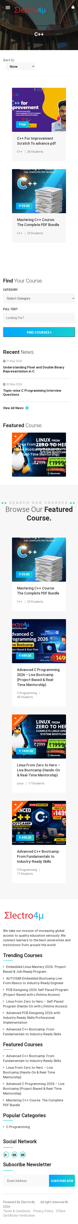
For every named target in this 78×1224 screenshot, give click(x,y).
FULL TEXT (10, 309)
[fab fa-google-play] (6, 1155)
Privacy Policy (43, 1211)
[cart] (73, 7)
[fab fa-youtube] (14, 1155)
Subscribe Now (62, 1181)
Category (10, 289)
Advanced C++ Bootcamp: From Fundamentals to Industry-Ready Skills (38, 856)
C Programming (27, 693)
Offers (60, 1211)
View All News (13, 408)
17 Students (36, 783)
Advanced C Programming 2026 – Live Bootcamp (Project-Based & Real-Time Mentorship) (33, 1088)
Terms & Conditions (16, 1211)
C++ (19, 151)
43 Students (25, 697)
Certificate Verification (19, 1215)
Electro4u (28, 1202)
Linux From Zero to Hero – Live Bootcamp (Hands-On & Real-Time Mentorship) (39, 449)
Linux (35, 463)
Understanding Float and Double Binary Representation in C (33, 369)
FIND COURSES (38, 332)
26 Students (35, 151)
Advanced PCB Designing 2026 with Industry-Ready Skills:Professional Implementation (31, 1017)
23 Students (35, 233)
